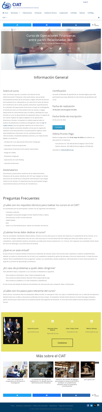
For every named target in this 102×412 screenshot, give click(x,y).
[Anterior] (96, 363)
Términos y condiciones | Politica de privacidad (32, 406)
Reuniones (14, 13)
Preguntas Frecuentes (66, 406)
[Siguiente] (98, 363)
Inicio (6, 13)
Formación (38, 13)
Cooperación (63, 13)
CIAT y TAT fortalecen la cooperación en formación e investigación (15, 381)
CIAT (3, 17)
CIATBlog (91, 13)
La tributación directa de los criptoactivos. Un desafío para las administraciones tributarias (41, 381)
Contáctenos (53, 406)
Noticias (82, 13)
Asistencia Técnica (50, 13)
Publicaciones (27, 13)
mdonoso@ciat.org (67, 150)
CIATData (74, 13)
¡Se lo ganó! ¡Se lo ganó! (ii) (93, 379)
